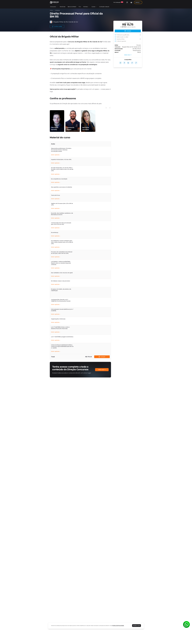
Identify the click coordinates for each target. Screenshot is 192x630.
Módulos (57, 10)
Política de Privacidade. (118, 625)
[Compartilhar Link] (136, 62)
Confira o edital (58, 26)
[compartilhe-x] (132, 62)
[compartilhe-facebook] (124, 62)
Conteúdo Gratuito (104, 6)
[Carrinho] (131, 2)
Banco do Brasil (72, 6)
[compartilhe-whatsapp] (120, 62)
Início (51, 10)
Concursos (53, 6)
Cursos (93, 6)
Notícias (85, 6)
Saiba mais (101, 369)
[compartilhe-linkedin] (128, 62)
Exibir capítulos (55, 154)
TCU (80, 6)
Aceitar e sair (136, 625)
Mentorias (62, 6)
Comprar (103, 356)
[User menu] (127, 2)
